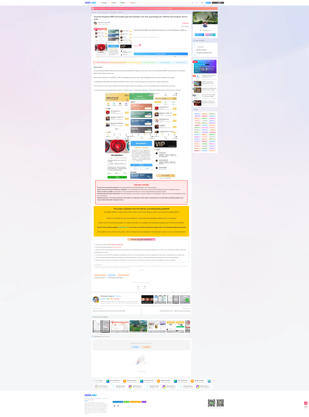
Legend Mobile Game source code (197, 113)
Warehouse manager (103, 22)
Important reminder (201, 50)
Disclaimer (126, 402)
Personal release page (197, 150)
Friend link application (118, 402)
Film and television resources (197, 141)
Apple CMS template (205, 118)
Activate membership (218, 2)
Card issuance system (197, 146)
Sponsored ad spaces (149, 62)
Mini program (113, 12)
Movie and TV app (212, 123)
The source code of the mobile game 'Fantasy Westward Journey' (197, 120)
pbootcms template (197, 118)
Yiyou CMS (197, 123)
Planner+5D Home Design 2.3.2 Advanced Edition (208, 95)
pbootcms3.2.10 (205, 123)
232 (108, 299)
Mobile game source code (212, 113)
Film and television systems (212, 125)
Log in (136, 347)
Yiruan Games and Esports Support (118, 62)
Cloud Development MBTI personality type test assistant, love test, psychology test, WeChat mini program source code (140, 17)
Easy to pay (212, 132)
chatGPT (205, 120)
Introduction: (201, 47)
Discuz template (212, 146)
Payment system (197, 134)
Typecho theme (212, 120)
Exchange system (205, 143)
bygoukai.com (124, 227)
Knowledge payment (205, 146)
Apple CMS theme (212, 134)
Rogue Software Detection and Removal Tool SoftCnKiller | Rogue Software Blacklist (208, 78)
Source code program (103, 12)
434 (112, 299)
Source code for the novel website (205, 141)
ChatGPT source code (212, 148)
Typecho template (205, 139)
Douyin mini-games (197, 143)
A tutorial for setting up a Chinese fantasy (212, 127)
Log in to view (161, 54)
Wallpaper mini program (205, 134)
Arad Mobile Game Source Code (212, 141)
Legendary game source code (205, 113)
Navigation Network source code (197, 137)
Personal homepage (212, 150)
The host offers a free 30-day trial (133, 62)
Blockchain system (197, 130)
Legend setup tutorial (205, 116)
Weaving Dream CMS (212, 118)
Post (209, 2)
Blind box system (197, 132)
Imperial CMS (197, 139)
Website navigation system (212, 143)
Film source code (205, 137)
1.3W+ (103, 299)
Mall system (205, 127)
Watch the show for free (212, 139)
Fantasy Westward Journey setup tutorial (205, 125)
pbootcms (197, 125)
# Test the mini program (100, 277)
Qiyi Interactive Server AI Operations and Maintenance (102, 62)
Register (147, 347)
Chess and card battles (205, 130)
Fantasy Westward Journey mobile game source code (212, 116)
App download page (205, 148)
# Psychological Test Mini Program (115, 277)
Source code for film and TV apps (197, 148)
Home (94, 12)
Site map (144, 402)
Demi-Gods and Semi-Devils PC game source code (205, 150)
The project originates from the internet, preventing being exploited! (205, 52)
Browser (212, 130)
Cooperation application (135, 402)
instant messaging (212, 137)
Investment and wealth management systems (197, 127)
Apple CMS (197, 116)
